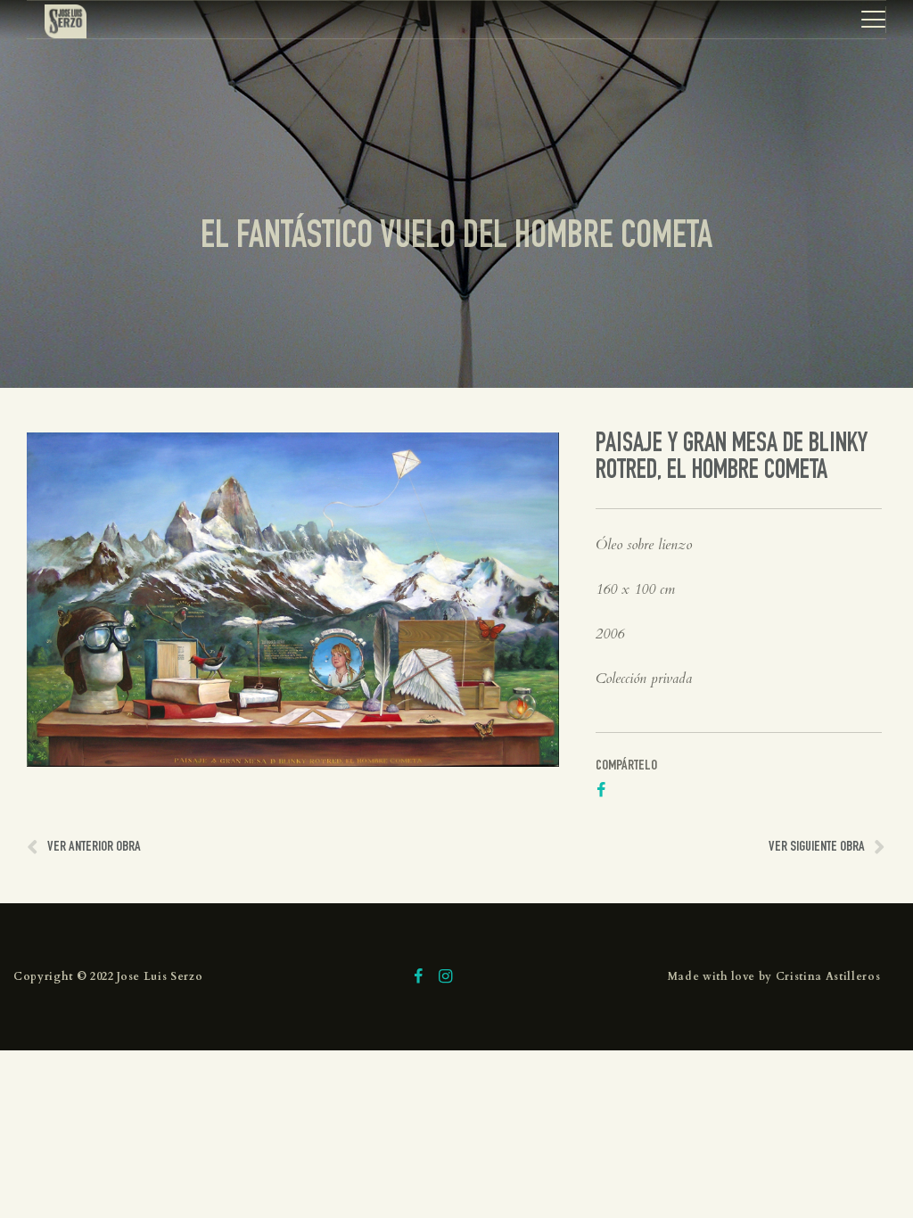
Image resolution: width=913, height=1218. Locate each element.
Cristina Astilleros (828, 976)
